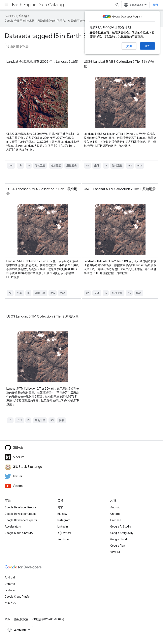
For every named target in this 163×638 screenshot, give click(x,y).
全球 (96, 165)
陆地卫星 (40, 165)
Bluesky (62, 513)
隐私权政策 (21, 619)
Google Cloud (118, 539)
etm (11, 165)
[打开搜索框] (117, 4)
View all (115, 552)
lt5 (129, 292)
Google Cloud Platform (19, 596)
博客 (60, 507)
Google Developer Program (22, 507)
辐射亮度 (56, 165)
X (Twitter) (64, 532)
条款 (7, 619)
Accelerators (13, 526)
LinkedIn (62, 526)
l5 (29, 165)
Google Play (117, 545)
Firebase (115, 520)
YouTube (63, 539)
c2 (87, 165)
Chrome (115, 513)
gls (20, 165)
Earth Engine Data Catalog (38, 4)
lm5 (130, 165)
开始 (147, 46)
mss (139, 165)
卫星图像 (71, 165)
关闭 (129, 46)
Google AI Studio (120, 526)
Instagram (63, 520)
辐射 (138, 292)
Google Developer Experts (21, 520)
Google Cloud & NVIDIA (19, 532)
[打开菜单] (6, 5)
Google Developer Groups (20, 513)
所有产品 (10, 603)
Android (115, 507)
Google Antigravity (121, 532)
